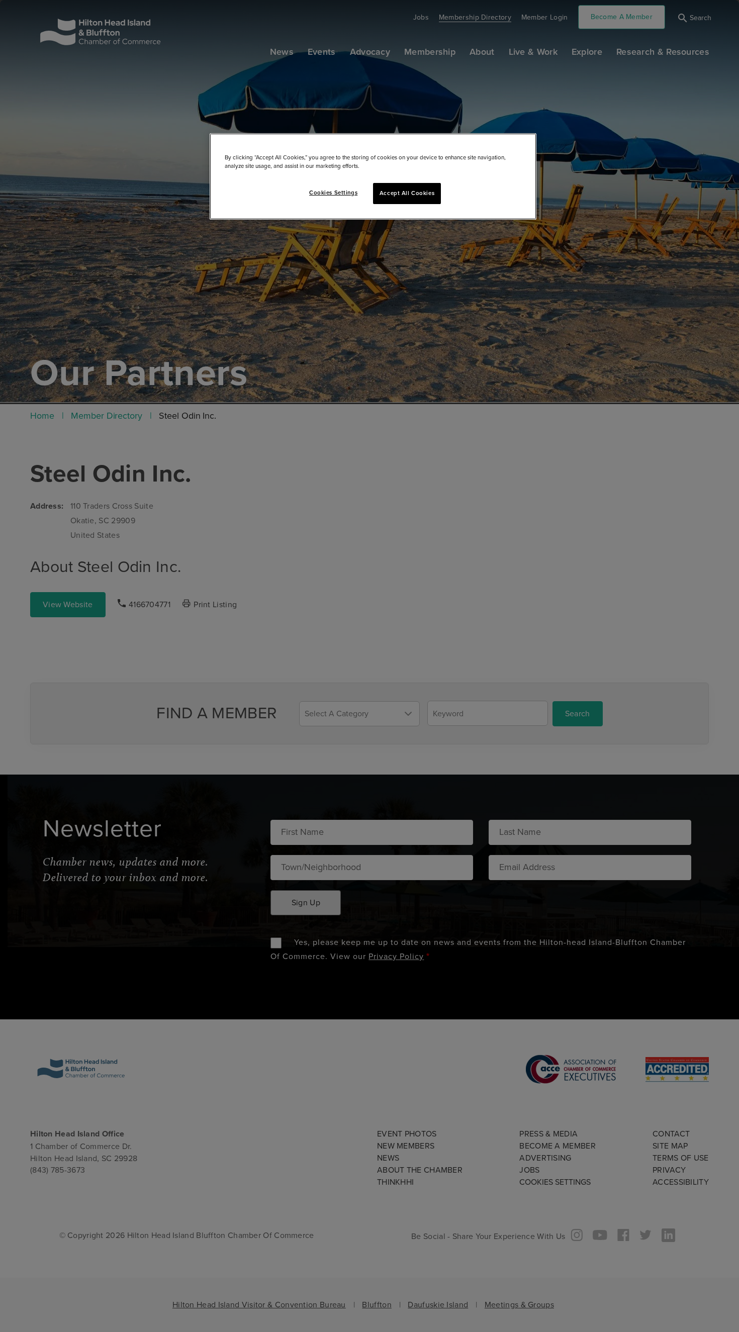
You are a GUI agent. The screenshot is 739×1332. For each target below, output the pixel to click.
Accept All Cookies (407, 193)
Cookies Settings (333, 192)
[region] (373, 176)
